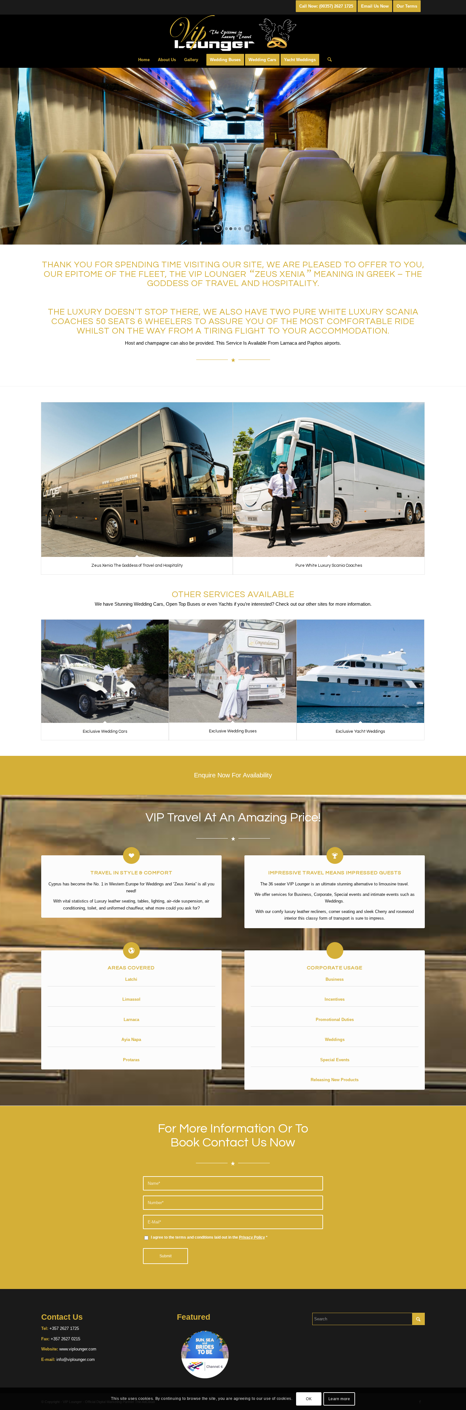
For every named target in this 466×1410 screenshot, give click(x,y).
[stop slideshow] (247, 228)
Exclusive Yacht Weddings (360, 731)
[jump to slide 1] (226, 228)
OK (309, 1399)
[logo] (233, 33)
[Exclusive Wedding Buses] (232, 671)
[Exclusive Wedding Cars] (105, 671)
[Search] (327, 60)
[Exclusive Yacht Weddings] (360, 671)
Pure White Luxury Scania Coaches (328, 565)
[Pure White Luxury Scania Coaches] (328, 479)
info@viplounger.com (75, 1359)
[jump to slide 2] (231, 228)
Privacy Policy (252, 1237)
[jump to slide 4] (239, 228)
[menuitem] (144, 60)
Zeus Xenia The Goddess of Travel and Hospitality (137, 565)
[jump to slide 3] (235, 228)
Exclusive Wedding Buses (232, 731)
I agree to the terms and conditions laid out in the (209, 1237)
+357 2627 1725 (64, 1328)
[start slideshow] (218, 228)
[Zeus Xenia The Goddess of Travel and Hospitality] (137, 479)
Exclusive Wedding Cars (105, 731)
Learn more (339, 1399)
